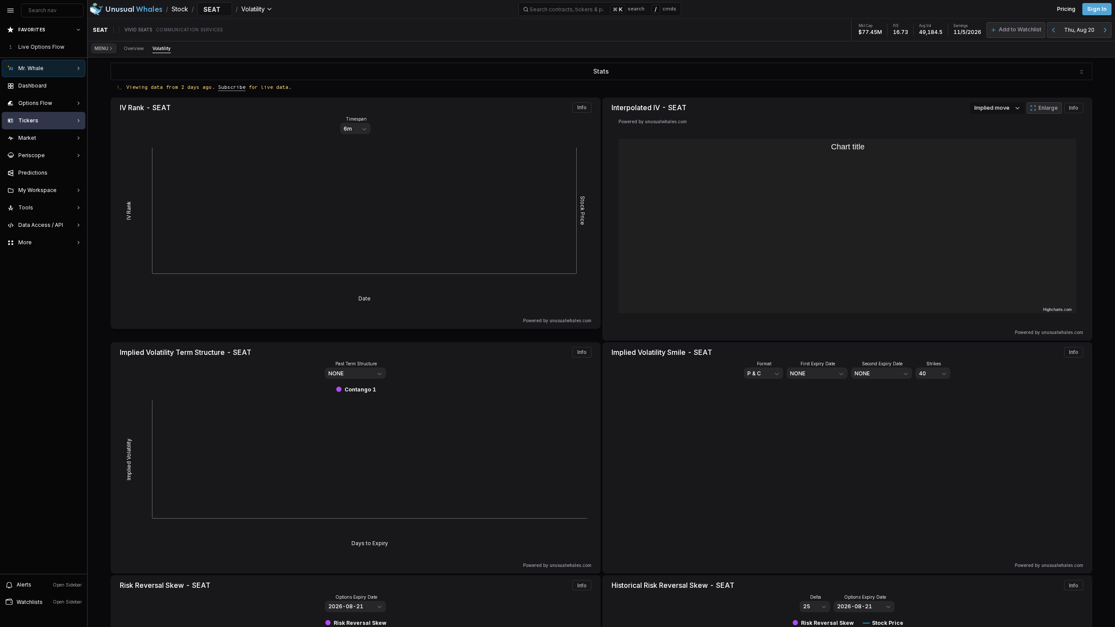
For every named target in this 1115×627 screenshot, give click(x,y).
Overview (134, 48)
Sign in (1097, 9)
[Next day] (1105, 30)
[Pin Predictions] (76, 173)
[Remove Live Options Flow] (79, 47)
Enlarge (1048, 107)
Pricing (1066, 9)
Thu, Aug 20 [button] (1079, 30)
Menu (101, 48)
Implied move (992, 107)
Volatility (161, 48)
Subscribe (232, 87)
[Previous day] (1053, 30)
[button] (1015, 30)
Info (582, 107)
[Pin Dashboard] (76, 85)
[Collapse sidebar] (10, 10)
